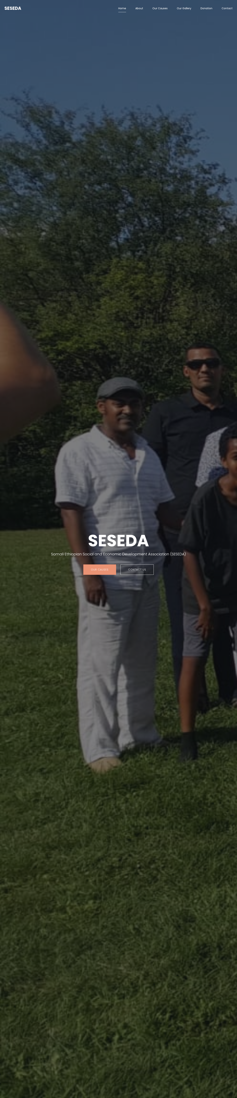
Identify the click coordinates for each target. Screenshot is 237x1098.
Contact (227, 8)
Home (122, 8)
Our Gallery (184, 8)
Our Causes (160, 8)
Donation (206, 8)
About (139, 8)
